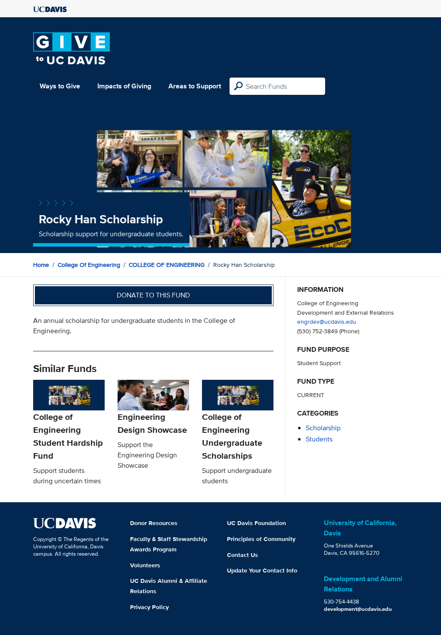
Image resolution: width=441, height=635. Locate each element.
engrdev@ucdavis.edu (326, 321)
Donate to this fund (153, 295)
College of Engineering (89, 264)
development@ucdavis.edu (358, 609)
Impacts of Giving (124, 86)
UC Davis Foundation (256, 523)
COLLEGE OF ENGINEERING (167, 264)
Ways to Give (60, 86)
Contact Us (242, 555)
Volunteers (145, 565)
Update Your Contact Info (262, 570)
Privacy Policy (149, 607)
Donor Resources (153, 523)
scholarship (323, 428)
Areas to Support (194, 86)
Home (41, 264)
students (319, 439)
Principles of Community (261, 539)
